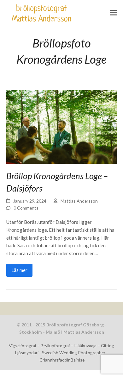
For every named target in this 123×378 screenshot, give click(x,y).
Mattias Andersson (79, 201)
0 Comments (26, 208)
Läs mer (19, 270)
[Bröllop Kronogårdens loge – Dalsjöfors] (61, 126)
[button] (113, 13)
